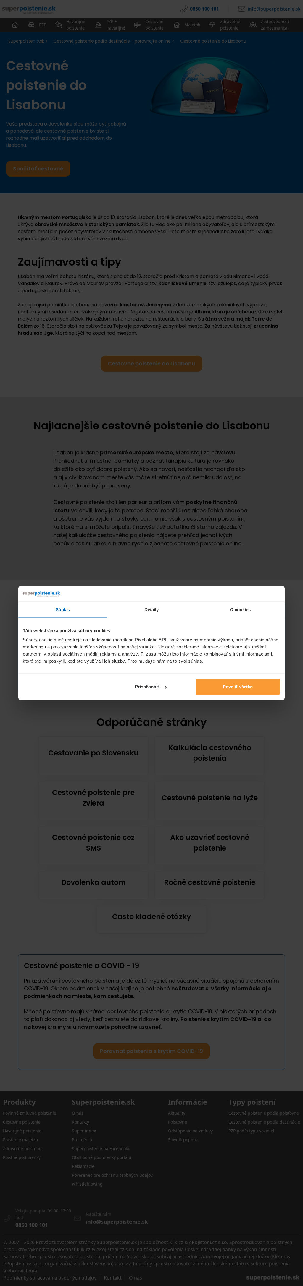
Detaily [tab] (151, 609)
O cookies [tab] (240, 609)
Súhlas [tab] (63, 609)
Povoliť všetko (238, 686)
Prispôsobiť (147, 686)
